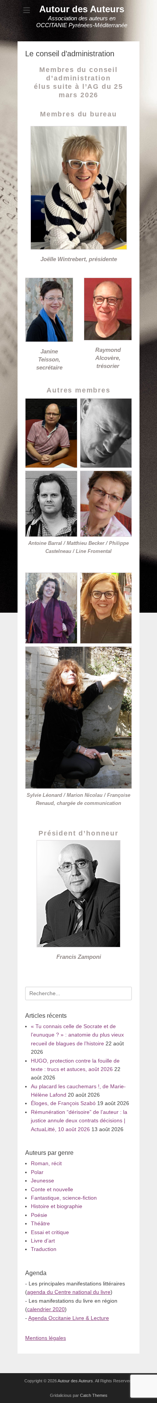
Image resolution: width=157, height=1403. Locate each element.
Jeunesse (42, 1180)
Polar (37, 1172)
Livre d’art (43, 1241)
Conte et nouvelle (52, 1189)
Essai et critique (50, 1232)
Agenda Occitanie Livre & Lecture (68, 1318)
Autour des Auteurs (81, 9)
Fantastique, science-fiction (64, 1198)
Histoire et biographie (56, 1206)
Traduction (43, 1249)
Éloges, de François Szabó (63, 1103)
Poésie (39, 1215)
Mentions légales (45, 1338)
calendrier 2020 (46, 1309)
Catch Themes (93, 1395)
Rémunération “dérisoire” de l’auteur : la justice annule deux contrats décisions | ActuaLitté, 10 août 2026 (79, 1120)
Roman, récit (46, 1163)
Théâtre (40, 1223)
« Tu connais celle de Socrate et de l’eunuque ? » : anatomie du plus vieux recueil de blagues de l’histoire (77, 1035)
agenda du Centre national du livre (69, 1292)
